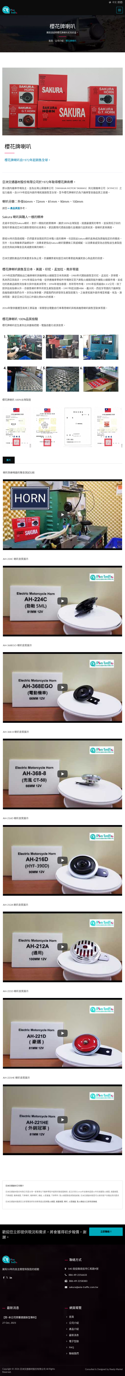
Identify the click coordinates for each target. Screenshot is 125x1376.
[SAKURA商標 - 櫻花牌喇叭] (47, 427)
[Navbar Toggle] (119, 10)
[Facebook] (3, 1278)
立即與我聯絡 (91, 1202)
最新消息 (74, 1335)
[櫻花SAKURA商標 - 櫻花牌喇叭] (77, 427)
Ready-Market (116, 1369)
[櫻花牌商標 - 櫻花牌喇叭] (16, 427)
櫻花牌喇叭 (71, 41)
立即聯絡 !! (105, 1232)
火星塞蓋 (72, 1202)
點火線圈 (51, 1202)
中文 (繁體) (117, 2)
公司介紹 (59, 41)
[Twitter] (7, 1278)
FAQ (71, 1347)
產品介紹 (74, 1329)
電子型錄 (74, 1341)
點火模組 (80, 1202)
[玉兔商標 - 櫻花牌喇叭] (108, 427)
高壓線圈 (59, 1202)
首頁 (51, 41)
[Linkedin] (11, 1278)
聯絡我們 (74, 1353)
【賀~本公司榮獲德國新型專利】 (20, 1317)
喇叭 (66, 1202)
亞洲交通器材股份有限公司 (33, 1369)
